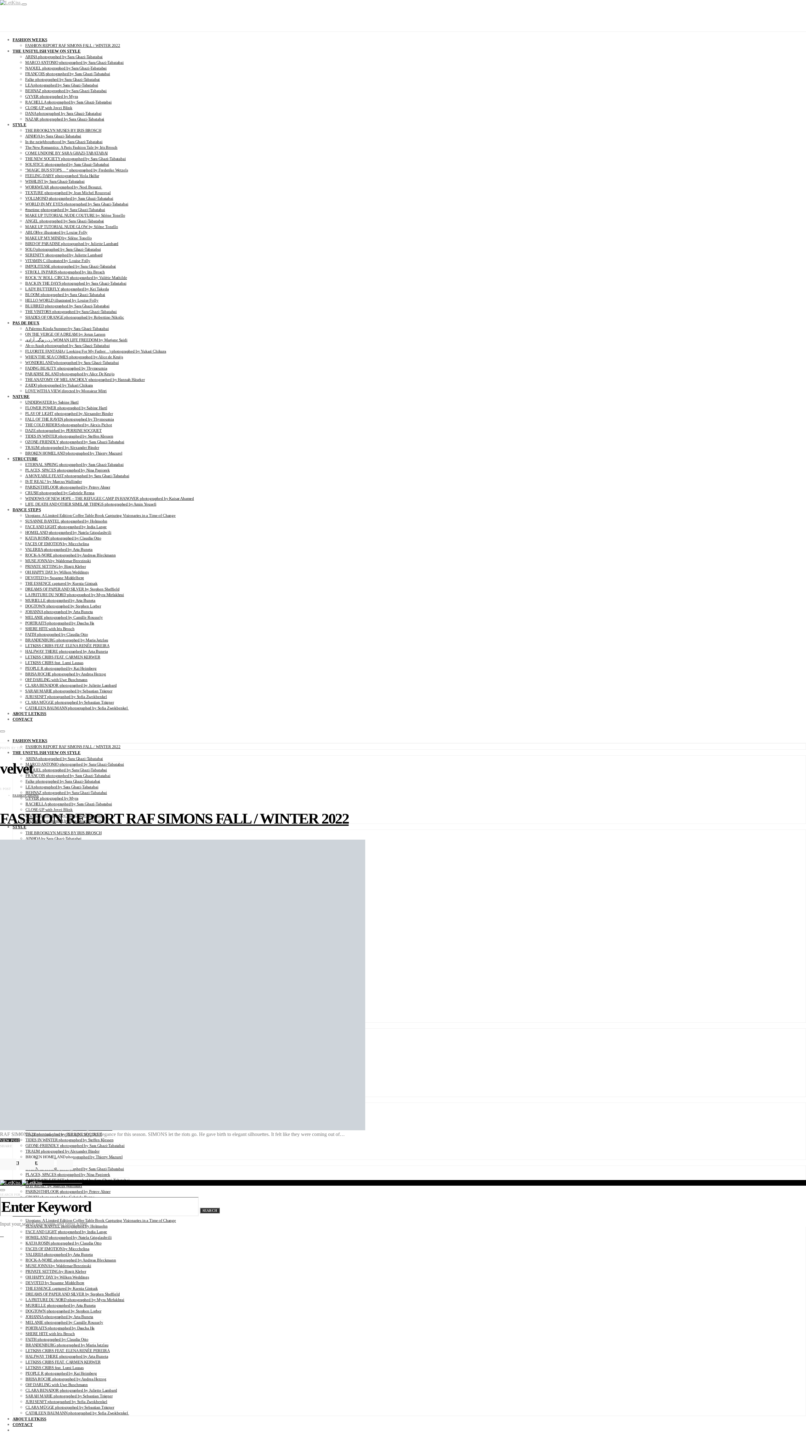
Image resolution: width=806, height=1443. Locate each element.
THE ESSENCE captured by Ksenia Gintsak (61, 583)
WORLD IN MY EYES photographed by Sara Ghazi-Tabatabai (76, 204)
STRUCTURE (25, 458)
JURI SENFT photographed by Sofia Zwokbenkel (66, 696)
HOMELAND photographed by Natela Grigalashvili (68, 532)
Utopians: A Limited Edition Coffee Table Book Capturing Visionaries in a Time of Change (100, 515)
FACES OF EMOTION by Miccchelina (57, 543)
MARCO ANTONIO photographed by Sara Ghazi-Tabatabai (74, 62)
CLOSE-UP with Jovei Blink (48, 107)
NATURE (21, 396)
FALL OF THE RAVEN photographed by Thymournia (69, 419)
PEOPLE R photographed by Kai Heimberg (61, 668)
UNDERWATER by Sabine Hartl (52, 402)
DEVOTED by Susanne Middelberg (54, 577)
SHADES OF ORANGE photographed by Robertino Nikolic (74, 317)
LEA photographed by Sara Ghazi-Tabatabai (61, 85)
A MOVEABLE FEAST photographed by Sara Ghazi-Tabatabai (77, 475)
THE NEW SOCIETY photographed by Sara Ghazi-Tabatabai (75, 158)
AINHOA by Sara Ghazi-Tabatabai (53, 136)
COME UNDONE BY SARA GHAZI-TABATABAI (66, 153)
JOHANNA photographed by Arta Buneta (59, 611)
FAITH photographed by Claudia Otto (56, 634)
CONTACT (23, 719)
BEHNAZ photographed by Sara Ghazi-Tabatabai (66, 90)
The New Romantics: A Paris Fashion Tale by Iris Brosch (71, 147)
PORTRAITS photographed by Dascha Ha (59, 623)
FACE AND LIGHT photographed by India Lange (66, 526)
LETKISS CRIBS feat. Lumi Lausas (54, 662)
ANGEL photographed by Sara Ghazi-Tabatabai (64, 221)
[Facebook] (9, 1440)
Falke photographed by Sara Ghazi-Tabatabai (62, 79)
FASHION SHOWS (26, 795)
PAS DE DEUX (26, 323)
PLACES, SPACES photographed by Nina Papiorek (67, 470)
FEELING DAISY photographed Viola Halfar (62, 175)
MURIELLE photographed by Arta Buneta (60, 600)
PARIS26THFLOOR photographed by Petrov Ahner (67, 487)
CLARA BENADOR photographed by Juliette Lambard (71, 685)
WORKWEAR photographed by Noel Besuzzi (63, 187)
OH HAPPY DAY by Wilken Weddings (57, 572)
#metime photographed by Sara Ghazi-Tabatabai (65, 209)
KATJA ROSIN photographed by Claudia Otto (63, 538)
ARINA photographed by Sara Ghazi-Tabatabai (64, 56)
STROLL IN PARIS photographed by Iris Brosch (65, 272)
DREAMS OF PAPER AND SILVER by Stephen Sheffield (72, 589)
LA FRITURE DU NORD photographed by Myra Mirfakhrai (74, 594)
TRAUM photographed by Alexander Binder (62, 447)
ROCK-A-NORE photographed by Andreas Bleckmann (70, 555)
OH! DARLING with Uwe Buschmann (56, 679)
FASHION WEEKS (30, 39)
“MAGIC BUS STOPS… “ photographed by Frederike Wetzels (76, 170)
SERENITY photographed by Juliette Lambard (63, 255)
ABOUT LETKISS (29, 713)
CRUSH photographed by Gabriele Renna (59, 492)
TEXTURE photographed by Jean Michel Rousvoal (68, 192)
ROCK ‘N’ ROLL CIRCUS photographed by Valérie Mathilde (76, 277)
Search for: (11, 1194)
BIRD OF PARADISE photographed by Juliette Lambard (71, 243)
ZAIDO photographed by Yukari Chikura (59, 385)
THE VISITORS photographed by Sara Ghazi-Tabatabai (71, 311)
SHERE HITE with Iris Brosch (50, 628)
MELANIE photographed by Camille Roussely (64, 617)
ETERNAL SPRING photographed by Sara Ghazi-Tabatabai (74, 464)
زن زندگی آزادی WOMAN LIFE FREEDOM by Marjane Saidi (76, 340)
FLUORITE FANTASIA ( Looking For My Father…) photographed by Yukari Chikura (95, 351)
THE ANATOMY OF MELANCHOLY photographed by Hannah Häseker (85, 379)
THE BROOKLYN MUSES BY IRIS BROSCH (63, 130)
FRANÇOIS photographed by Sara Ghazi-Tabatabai (67, 73)
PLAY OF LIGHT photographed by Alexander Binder (69, 413)
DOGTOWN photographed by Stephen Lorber (63, 606)
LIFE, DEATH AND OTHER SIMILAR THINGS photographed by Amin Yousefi (90, 504)
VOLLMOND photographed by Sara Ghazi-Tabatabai (69, 198)
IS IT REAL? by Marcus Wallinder (53, 481)
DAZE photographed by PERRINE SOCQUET (63, 430)
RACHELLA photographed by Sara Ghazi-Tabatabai (68, 102)
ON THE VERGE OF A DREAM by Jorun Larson (65, 334)
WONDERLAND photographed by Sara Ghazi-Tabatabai (72, 362)
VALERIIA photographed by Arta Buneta (59, 549)
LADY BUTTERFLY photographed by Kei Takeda (67, 289)
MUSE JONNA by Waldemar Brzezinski (58, 560)
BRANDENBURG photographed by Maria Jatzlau (66, 640)
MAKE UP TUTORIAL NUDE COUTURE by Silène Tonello (75, 215)
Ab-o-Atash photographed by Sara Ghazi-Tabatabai (67, 345)
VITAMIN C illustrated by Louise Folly (57, 260)
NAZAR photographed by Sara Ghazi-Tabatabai (64, 119)
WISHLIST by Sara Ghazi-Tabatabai (55, 181)
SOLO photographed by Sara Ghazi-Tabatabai (63, 249)
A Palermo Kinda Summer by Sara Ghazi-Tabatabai (67, 328)
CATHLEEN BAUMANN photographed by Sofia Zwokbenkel (77, 708)
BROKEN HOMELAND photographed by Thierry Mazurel (73, 453)
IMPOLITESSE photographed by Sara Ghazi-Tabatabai (70, 266)
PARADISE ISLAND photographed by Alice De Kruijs (69, 374)
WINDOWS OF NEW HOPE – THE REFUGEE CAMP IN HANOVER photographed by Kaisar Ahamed (109, 498)
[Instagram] (2, 1440)
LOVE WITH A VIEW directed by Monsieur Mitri (66, 391)
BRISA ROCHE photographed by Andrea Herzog (65, 674)
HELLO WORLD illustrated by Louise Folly (62, 300)
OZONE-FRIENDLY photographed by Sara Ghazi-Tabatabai (74, 441)
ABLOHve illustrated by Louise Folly (56, 232)
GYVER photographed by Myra (51, 96)
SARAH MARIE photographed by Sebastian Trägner (68, 691)
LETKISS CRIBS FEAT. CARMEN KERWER (62, 657)
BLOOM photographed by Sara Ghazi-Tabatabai (65, 294)
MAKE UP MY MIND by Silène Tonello (58, 238)
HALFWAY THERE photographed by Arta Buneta (66, 651)
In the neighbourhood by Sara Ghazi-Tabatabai (64, 141)
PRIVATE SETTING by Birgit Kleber (55, 566)
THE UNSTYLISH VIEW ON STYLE (47, 51)
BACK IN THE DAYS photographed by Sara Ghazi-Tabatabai (75, 283)
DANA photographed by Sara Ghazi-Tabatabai (63, 113)
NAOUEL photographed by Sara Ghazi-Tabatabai (66, 68)
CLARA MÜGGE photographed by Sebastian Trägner (69, 702)
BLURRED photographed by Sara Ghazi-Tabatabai (67, 306)
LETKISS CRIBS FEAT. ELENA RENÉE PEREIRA (67, 645)
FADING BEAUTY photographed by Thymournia (66, 368)
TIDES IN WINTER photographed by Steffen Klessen (69, 436)
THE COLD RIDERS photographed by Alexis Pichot (68, 424)
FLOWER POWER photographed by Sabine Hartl (66, 407)
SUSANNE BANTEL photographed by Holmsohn (66, 521)
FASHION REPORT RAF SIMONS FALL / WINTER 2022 (72, 45)
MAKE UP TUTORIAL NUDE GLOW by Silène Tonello (71, 226)
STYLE (19, 124)
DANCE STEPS (27, 509)
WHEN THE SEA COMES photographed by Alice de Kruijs (74, 357)
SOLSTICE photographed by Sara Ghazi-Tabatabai (67, 164)
